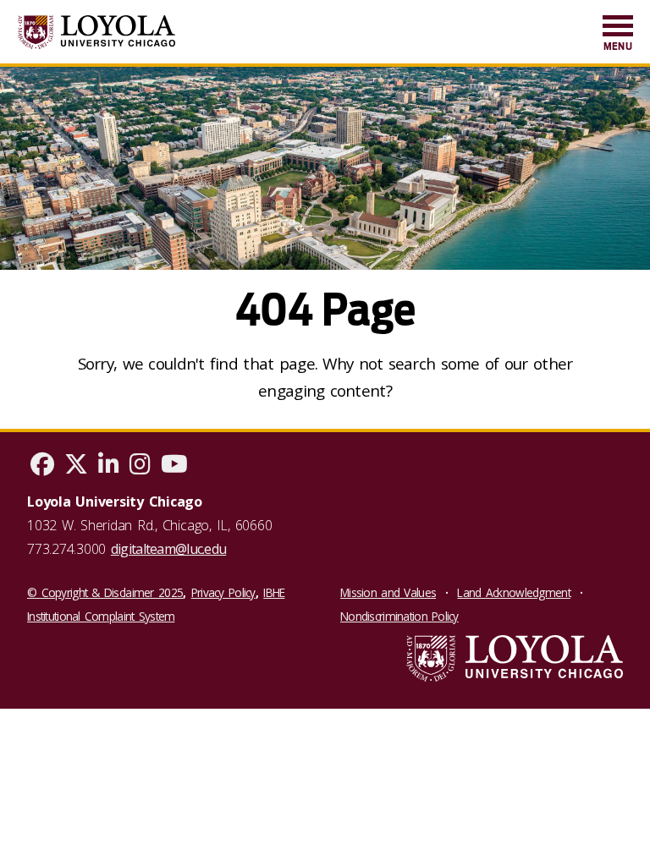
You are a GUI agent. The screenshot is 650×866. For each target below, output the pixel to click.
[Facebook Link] (42, 467)
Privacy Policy (223, 592)
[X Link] (76, 467)
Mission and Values (388, 592)
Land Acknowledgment (513, 592)
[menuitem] (618, 34)
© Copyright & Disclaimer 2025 (105, 592)
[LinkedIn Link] (108, 467)
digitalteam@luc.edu (168, 549)
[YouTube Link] (174, 467)
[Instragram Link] (140, 467)
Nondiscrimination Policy (399, 616)
